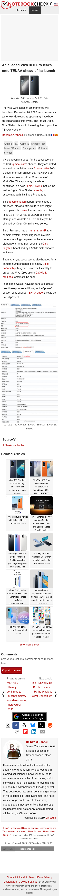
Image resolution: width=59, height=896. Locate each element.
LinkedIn (50, 817)
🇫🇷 (52, 135)
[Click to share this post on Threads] (24, 725)
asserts (38, 190)
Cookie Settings (28, 881)
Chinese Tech (38, 143)
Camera (24, 143)
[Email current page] (42, 732)
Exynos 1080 (41, 168)
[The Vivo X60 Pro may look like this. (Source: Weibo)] (29, 85)
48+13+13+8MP (37, 230)
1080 (24, 210)
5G (16, 143)
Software (43, 148)
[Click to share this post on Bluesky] (33, 725)
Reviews (21, 10)
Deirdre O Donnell (37, 742)
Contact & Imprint (17, 877)
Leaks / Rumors (12, 148)
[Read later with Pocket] (16, 732)
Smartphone (29, 148)
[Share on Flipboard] (25, 732)
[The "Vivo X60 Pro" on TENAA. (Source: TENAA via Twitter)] (29, 386)
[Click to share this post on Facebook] (15, 725)
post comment (12, 670)
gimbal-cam (19, 164)
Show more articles (29, 644)
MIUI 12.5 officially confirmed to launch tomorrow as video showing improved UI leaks (17, 696)
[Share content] (8, 725)
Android (8, 143)
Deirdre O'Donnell (12, 135)
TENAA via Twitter (13, 445)
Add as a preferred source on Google (32, 716)
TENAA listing (33, 186)
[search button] (46, 3)
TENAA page (35, 292)
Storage (8, 152)
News (34, 10)
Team (32, 877)
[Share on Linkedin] (34, 732)
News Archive (34, 831)
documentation (17, 201)
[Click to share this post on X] (41, 725)
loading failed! (8, 849)
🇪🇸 (56, 135)
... (55, 10)
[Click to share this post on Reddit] (50, 725)
